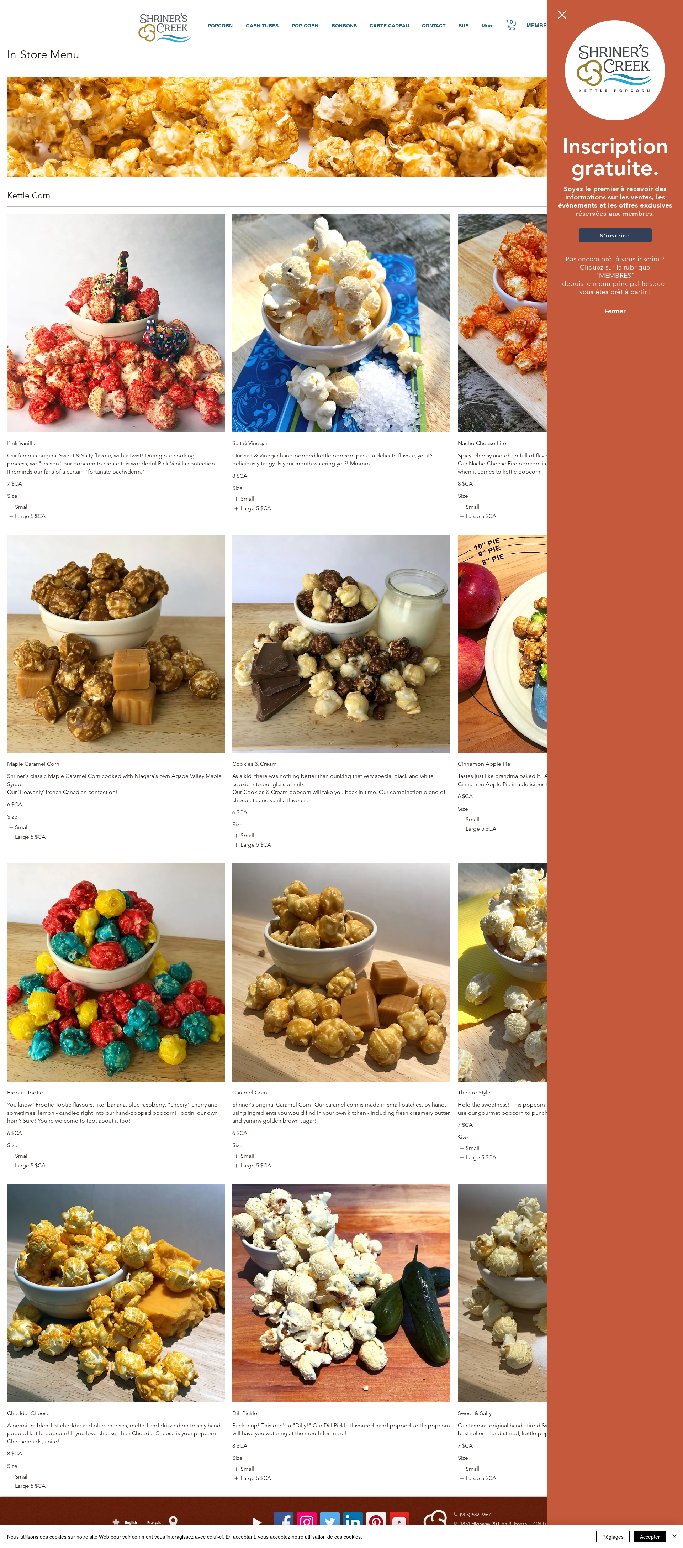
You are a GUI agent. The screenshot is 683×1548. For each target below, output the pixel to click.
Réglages (613, 1536)
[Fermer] (674, 1536)
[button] (562, 14)
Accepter (650, 1536)
